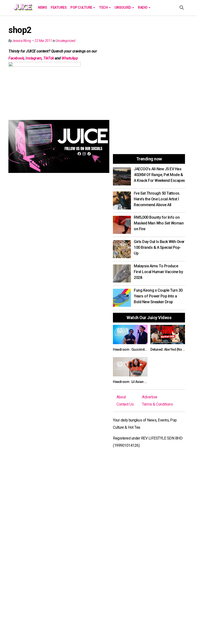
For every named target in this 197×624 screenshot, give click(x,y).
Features (59, 7)
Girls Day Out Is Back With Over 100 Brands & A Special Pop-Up (159, 247)
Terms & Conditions (157, 404)
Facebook (16, 58)
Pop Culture (81, 7)
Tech (103, 7)
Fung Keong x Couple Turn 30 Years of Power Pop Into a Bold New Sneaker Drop (158, 296)
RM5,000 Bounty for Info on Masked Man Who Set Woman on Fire (159, 223)
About (121, 397)
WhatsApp (70, 58)
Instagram (33, 58)
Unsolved (123, 7)
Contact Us (125, 404)
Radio (143, 7)
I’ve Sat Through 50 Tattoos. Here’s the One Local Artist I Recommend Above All (157, 199)
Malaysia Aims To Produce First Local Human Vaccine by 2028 (158, 272)
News (42, 7)
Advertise (149, 397)
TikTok (48, 58)
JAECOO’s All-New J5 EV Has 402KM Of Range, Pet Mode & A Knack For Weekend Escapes (159, 175)
